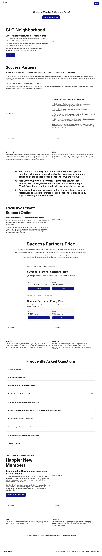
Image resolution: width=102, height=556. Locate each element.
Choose (39, 288)
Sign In (96, 3)
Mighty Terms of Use (78, 551)
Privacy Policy (55, 535)
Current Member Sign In (51, 17)
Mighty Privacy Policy (92, 551)
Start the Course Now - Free (16, 494)
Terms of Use (44, 535)
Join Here (10, 55)
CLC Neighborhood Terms (62, 551)
